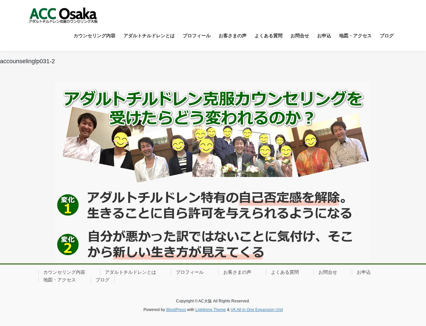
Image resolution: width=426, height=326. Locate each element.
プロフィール (190, 272)
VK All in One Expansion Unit (257, 309)
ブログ (102, 279)
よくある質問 (285, 272)
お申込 (364, 272)
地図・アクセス (59, 279)
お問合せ (328, 272)
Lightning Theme (210, 309)
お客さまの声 (237, 272)
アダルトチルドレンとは (130, 272)
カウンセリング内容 (64, 272)
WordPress (176, 309)
